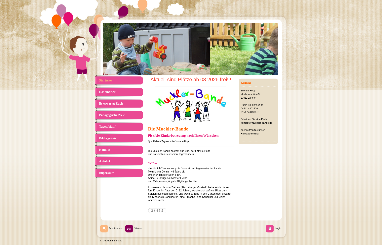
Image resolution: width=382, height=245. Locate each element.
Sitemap (138, 228)
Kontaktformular (250, 133)
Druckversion (116, 228)
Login (278, 228)
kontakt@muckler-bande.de (256, 123)
